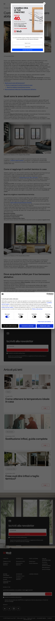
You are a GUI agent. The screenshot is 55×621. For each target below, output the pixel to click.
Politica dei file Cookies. (8, 307)
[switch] (21, 317)
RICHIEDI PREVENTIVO (27, 49)
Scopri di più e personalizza (44, 321)
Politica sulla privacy (37, 309)
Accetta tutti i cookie (45, 325)
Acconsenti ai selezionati (27, 325)
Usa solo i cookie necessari (10, 325)
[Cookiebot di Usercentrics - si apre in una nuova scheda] (47, 294)
